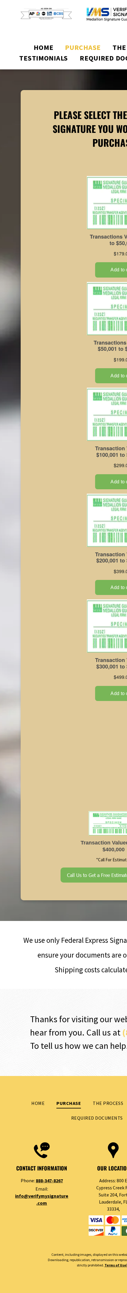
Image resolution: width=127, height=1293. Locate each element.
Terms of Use (115, 1265)
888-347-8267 (49, 1180)
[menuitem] (43, 47)
